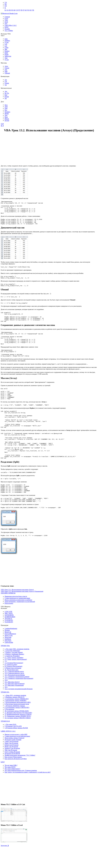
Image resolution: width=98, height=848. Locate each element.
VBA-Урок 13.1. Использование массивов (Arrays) (17, 589)
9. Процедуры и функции (13, 668)
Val (6, 85)
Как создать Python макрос (13, 757)
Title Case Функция (11, 750)
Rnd (6, 95)
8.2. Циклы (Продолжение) (13, 666)
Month (7, 113)
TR (33, 10)
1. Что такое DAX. (11, 724)
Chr (6, 81)
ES (5, 10)
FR (21, 10)
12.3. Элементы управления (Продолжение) (19, 678)
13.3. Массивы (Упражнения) (14, 685)
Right (6, 53)
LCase (7, 42)
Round (7, 96)
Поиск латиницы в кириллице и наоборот (18, 600)
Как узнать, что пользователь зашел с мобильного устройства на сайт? (28, 772)
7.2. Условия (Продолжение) (14, 663)
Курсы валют (9, 603)
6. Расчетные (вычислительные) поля (17, 704)
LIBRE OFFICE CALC (8, 731)
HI (12, 10)
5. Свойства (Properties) (12, 656)
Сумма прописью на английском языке (17, 736)
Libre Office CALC (11, 25)
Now (6, 105)
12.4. (6, 680)
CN (17, 10)
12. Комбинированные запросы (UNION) (18, 714)
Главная (7, 17)
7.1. (6, 661)
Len (6, 46)
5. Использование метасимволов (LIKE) (18, 702)
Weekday (7, 112)
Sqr (6, 98)
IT (23, 10)
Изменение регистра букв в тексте (16, 596)
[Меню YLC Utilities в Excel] (14, 842)
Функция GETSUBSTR (12, 753)
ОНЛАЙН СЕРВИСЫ (8, 593)
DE (10, 10)
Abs (6, 91)
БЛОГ (7, 27)
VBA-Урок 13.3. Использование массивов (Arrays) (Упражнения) (22, 591)
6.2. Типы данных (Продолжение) (16, 659)
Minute (7, 119)
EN (6, 6)
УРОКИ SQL (5, 692)
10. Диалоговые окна (11, 670)
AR (14, 10)
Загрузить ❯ (5, 845)
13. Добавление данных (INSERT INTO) (18, 716)
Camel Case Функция (11, 741)
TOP (2, 124)
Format (7, 83)
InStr (6, 39)
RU (6, 4)
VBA (6, 20)
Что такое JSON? (10, 767)
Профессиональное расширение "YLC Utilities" (20, 755)
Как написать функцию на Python (16, 759)
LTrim (6, 47)
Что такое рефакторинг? (12, 769)
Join (6, 69)
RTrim (6, 54)
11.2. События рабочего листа (14, 673)
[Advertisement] (15, 148)
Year (6, 115)
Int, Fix (7, 93)
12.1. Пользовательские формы (15, 675)
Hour (6, 117)
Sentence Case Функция (12, 748)
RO (30, 10)
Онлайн (7, 29)
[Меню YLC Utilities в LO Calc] (14, 821)
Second (7, 120)
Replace (7, 51)
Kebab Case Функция (11, 745)
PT (19, 10)
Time (6, 106)
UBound (7, 73)
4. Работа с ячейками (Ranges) (14, 654)
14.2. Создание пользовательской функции (19, 689)
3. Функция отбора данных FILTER (16, 728)
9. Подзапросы (9, 709)
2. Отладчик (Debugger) (12, 650)
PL (28, 10)
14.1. (6, 687)
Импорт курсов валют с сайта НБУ (16, 734)
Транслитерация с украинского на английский (20, 601)
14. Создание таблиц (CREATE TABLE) (18, 718)
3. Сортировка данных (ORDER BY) (17, 699)
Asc (6, 79)
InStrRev (7, 40)
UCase (7, 59)
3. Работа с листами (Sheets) (14, 652)
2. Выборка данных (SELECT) (14, 697)
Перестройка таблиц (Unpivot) (14, 738)
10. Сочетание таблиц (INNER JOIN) (17, 711)
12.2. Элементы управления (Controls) (17, 676)
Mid (6, 49)
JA (7, 10)
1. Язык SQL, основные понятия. (15, 695)
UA (6, 2)
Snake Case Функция (11, 743)
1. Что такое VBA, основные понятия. (17, 649)
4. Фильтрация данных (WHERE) (15, 700)
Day (6, 110)
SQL (6, 23)
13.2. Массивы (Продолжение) (14, 683)
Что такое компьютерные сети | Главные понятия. (21, 770)
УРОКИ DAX (5, 721)
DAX (6, 22)
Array (6, 66)
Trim (6, 58)
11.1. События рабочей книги (14, 671)
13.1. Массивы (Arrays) (12, 682)
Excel (6, 18)
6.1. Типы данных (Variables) (14, 657)
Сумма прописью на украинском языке (17, 598)
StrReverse (8, 56)
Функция (13, 739)
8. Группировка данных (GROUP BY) (17, 707)
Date (6, 108)
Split (6, 71)
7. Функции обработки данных (15, 706)
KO (26, 10)
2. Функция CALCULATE (13, 726)
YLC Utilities (9, 30)
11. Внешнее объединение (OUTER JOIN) (18, 712)
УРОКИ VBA (5, 645)
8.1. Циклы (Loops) (11, 664)
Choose (7, 68)
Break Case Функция (11, 746)
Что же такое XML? (11, 765)
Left (6, 44)
